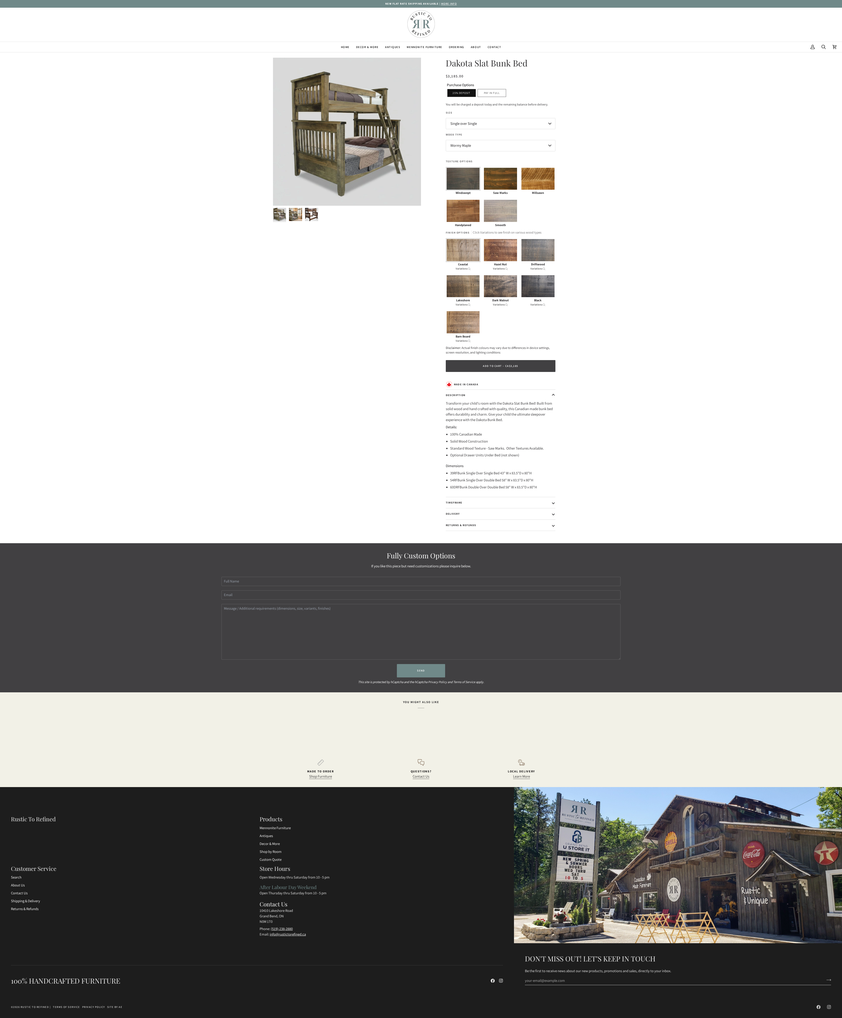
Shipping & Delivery (25, 900)
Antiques (266, 835)
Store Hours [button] (275, 868)
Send (421, 670)
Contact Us (421, 776)
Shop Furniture (320, 776)
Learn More (521, 776)
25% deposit (461, 93)
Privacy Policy (437, 682)
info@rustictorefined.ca (288, 934)
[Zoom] (281, 197)
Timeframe (454, 502)
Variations (462, 268)
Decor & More (270, 843)
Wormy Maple (460, 145)
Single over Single (463, 123)
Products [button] (271, 819)
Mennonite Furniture (275, 827)
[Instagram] (501, 981)
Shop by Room (271, 851)
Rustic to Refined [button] (33, 819)
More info (449, 3)
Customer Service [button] (33, 868)
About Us (18, 885)
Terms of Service (464, 682)
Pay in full (492, 93)
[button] (367, 47)
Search (16, 877)
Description (456, 395)
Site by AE (115, 1007)
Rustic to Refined (35, 1007)
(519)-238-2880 (282, 928)
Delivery (453, 514)
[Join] (827, 979)
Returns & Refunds (461, 525)
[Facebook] (493, 981)
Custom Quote (271, 859)
